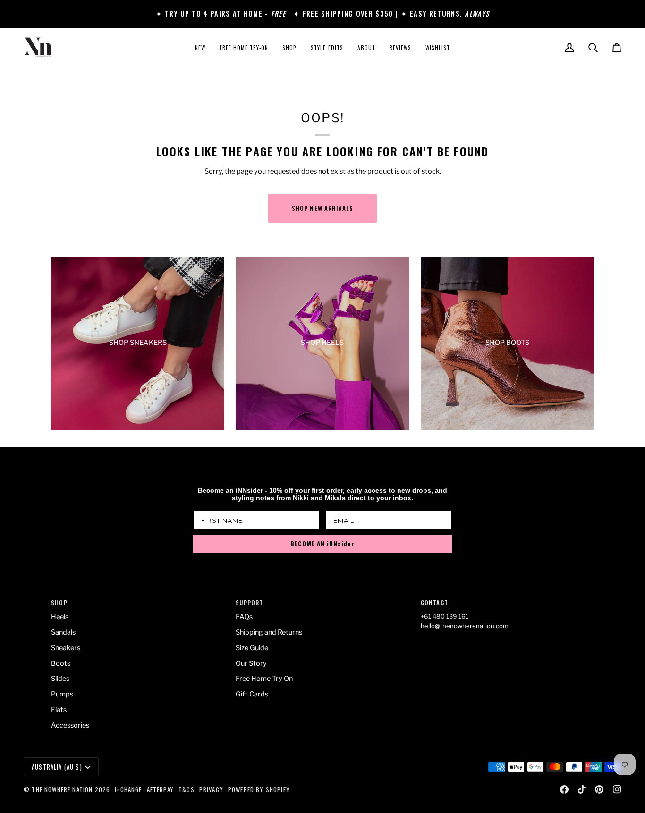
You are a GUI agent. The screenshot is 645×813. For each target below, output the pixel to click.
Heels (59, 616)
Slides (60, 678)
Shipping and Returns (269, 632)
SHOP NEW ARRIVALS (323, 208)
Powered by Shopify (259, 789)
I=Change (128, 789)
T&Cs (186, 789)
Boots (60, 663)
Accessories (70, 725)
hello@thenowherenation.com (465, 625)
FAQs (244, 616)
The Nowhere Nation (62, 789)
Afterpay (160, 789)
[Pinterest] (599, 789)
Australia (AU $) (57, 766)
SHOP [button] (59, 602)
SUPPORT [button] (249, 602)
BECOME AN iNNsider (322, 543)
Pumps (62, 694)
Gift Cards (252, 694)
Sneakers (65, 648)
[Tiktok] (582, 789)
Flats (59, 709)
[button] (289, 47)
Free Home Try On (264, 678)
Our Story (251, 663)
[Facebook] (564, 789)
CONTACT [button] (434, 602)
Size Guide (252, 648)
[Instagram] (617, 789)
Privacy (211, 789)
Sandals (63, 632)
